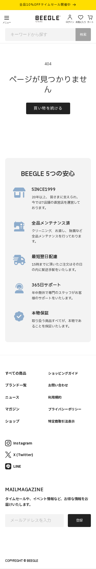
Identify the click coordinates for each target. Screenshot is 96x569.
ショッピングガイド (63, 373)
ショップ (12, 421)
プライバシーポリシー (64, 409)
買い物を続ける (48, 108)
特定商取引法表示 (61, 421)
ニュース (12, 397)
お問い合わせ (58, 385)
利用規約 (54, 397)
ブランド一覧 (16, 384)
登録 (79, 520)
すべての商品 (15, 373)
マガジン (12, 408)
